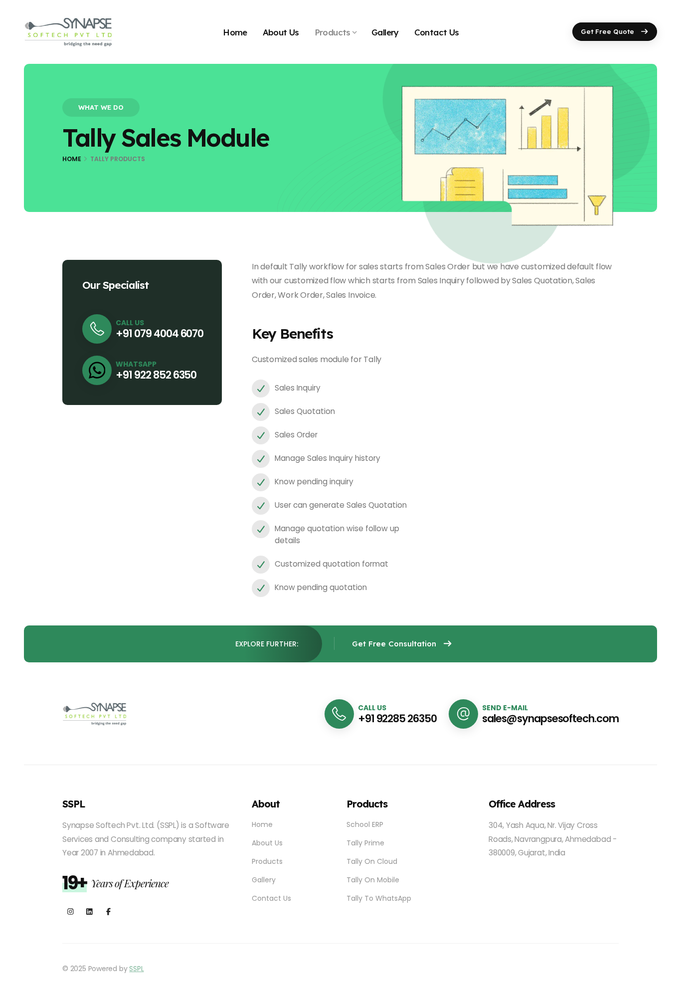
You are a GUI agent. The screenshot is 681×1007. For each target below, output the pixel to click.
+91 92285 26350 (397, 718)
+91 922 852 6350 (156, 375)
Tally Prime (365, 843)
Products (332, 32)
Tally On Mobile (372, 880)
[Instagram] (70, 912)
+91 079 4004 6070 (159, 333)
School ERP (364, 824)
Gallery (385, 32)
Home (235, 32)
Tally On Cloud (371, 861)
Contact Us (436, 32)
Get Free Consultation (395, 643)
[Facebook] (108, 912)
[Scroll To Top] (663, 996)
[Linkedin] (89, 912)
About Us (281, 32)
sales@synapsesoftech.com (550, 718)
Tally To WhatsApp (378, 898)
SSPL (136, 969)
